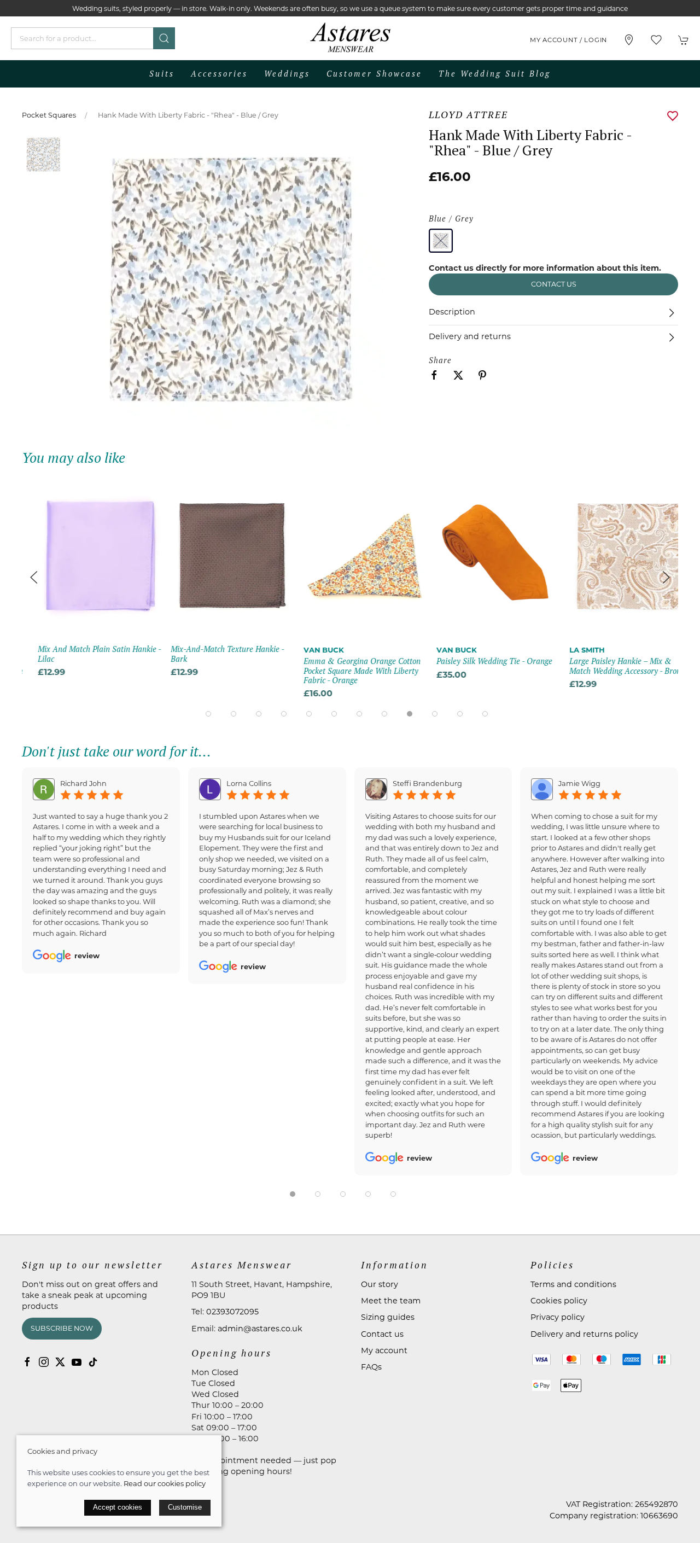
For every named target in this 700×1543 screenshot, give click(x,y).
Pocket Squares (49, 115)
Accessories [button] (219, 73)
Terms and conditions (573, 1284)
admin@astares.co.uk (260, 1329)
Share (440, 360)
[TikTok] (93, 1361)
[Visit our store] (628, 40)
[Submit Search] (164, 38)
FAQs (371, 1367)
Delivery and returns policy (584, 1334)
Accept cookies (117, 1507)
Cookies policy (558, 1301)
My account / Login (568, 40)
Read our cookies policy (165, 1483)
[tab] (208, 714)
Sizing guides (388, 1317)
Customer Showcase (374, 73)
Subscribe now (62, 1328)
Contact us (553, 284)
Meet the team (391, 1301)
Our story (379, 1284)
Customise (185, 1507)
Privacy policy (557, 1317)
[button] (656, 40)
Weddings (287, 73)
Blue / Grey (451, 218)
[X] (60, 1361)
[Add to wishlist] (131, 488)
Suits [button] (161, 73)
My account (384, 1350)
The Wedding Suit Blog (495, 73)
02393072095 (232, 1312)
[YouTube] (76, 1361)
